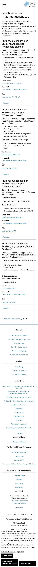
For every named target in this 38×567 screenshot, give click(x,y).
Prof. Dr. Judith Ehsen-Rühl (11, 154)
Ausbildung (19, 483)
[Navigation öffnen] (4, 5)
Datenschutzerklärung (8, 552)
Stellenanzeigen (20, 475)
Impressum (20, 552)
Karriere (19, 479)
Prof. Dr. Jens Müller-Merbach (11, 83)
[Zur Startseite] (29, 4)
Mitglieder (6, 103)
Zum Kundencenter (20, 503)
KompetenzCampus (20, 442)
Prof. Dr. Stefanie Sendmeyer (11, 217)
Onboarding (19, 487)
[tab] (19, 103)
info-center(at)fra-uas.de (20, 500)
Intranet (19, 433)
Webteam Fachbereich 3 (12, 319)
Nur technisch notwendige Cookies (9, 562)
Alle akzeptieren (25, 563)
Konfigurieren (7, 555)
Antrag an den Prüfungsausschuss (14, 89)
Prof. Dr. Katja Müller (8, 288)
